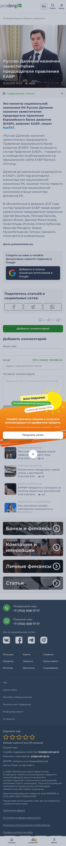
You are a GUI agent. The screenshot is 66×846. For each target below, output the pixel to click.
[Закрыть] (33, 454)
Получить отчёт (33, 435)
